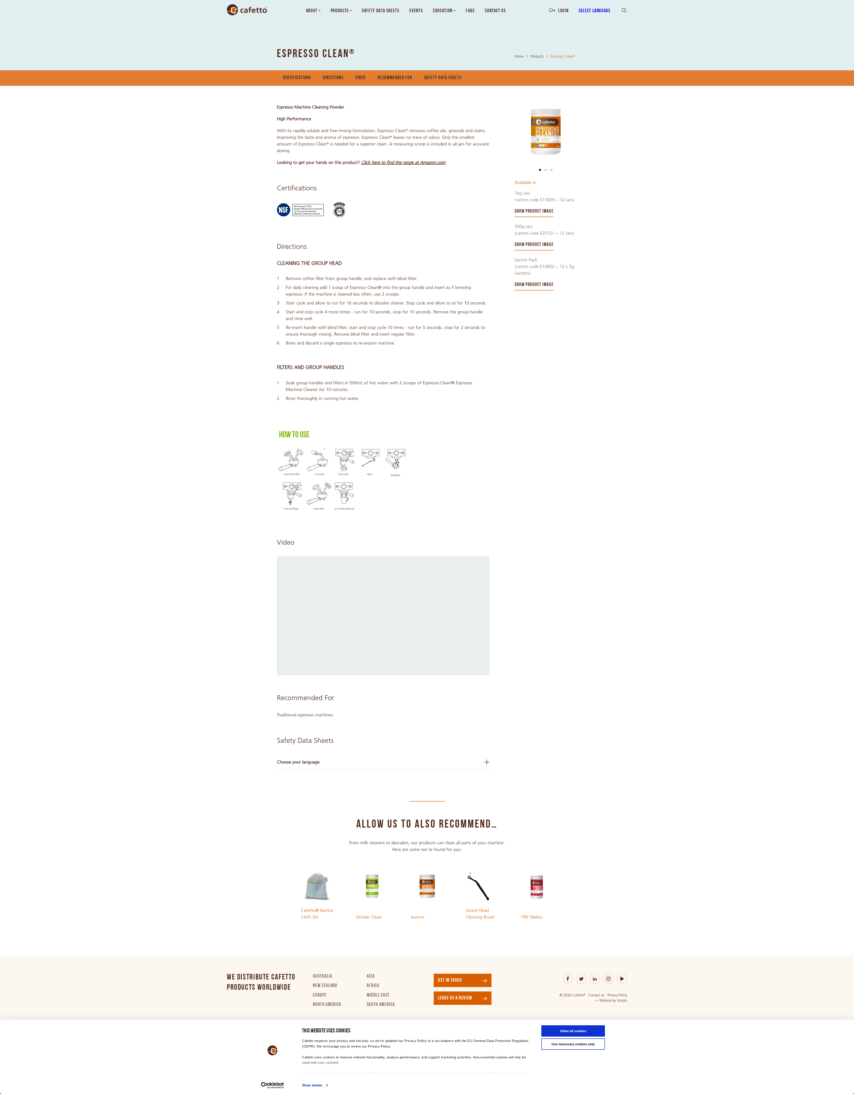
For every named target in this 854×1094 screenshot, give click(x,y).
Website (605, 1000)
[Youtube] (622, 979)
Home (519, 56)
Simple (622, 1000)
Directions (333, 78)
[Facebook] (568, 979)
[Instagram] (609, 979)
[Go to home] (247, 10)
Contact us (596, 995)
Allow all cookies (573, 1031)
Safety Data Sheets (443, 78)
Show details (312, 1085)
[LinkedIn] (595, 979)
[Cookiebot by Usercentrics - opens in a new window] (272, 1085)
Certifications (297, 78)
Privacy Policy (617, 995)
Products (537, 56)
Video (360, 78)
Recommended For (395, 78)
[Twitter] (581, 979)
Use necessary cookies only (573, 1044)
